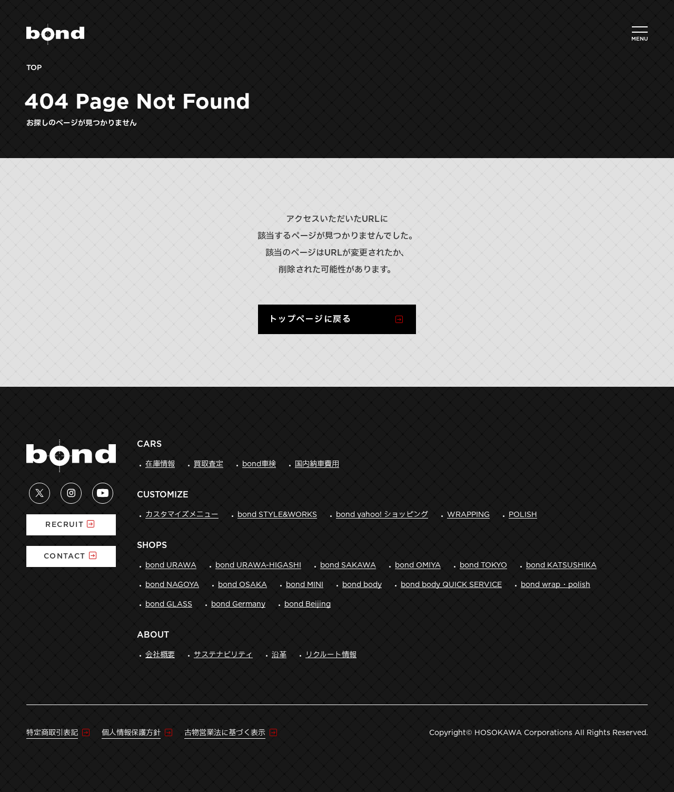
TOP (34, 68)
